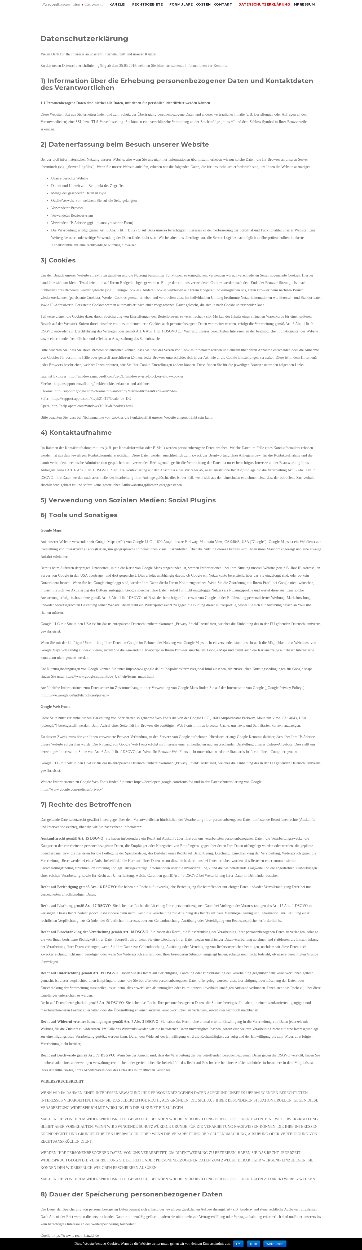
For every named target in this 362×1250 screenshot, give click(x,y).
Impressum (304, 4)
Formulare (181, 4)
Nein (253, 1244)
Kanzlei (117, 4)
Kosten (203, 4)
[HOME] (74, 4)
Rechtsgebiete (147, 4)
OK (238, 1244)
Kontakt (223, 4)
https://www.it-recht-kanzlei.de (75, 1236)
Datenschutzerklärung (264, 4)
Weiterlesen (275, 1244)
